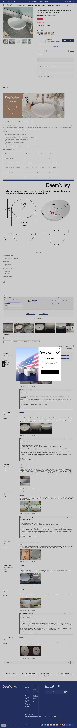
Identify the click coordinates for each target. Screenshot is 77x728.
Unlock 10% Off (49, 372)
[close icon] (59, 348)
